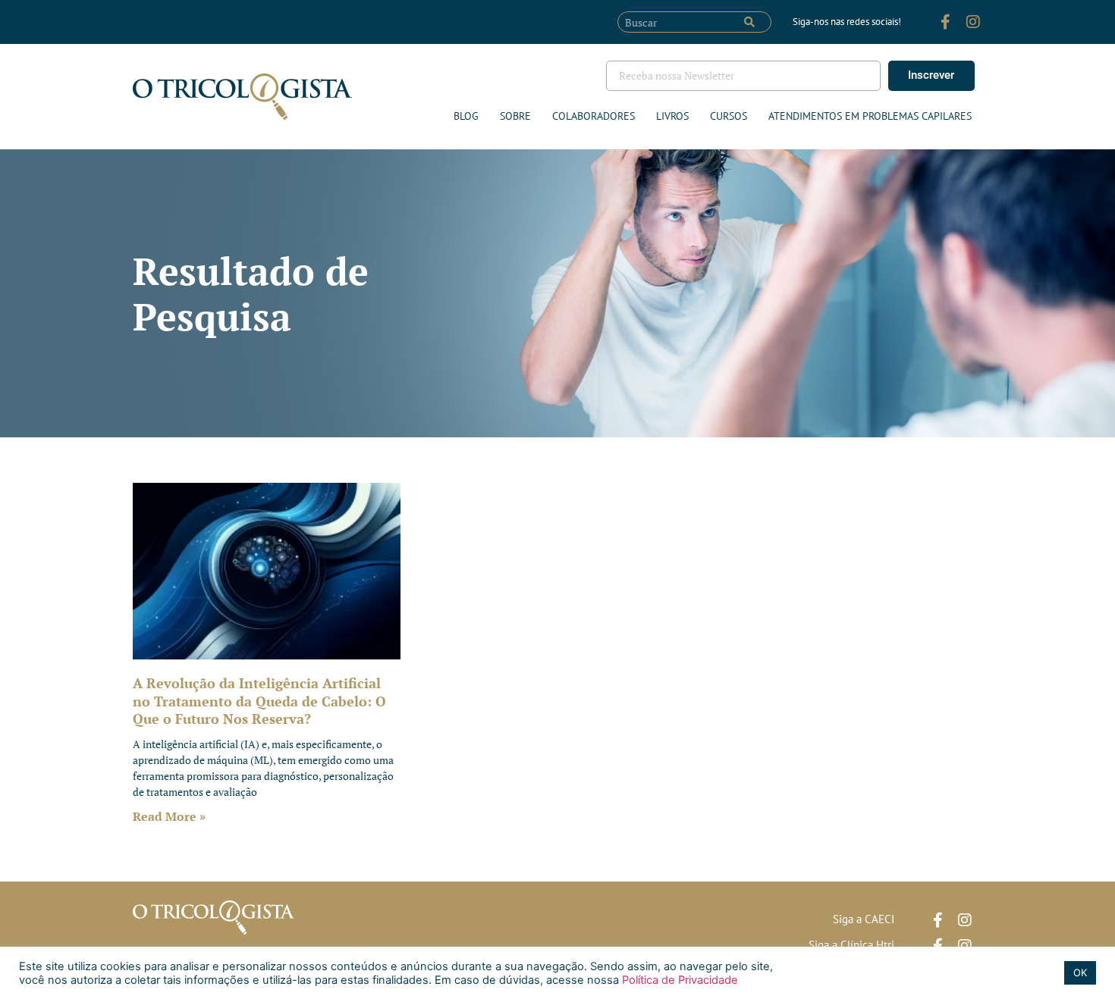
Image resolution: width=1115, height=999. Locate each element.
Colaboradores (593, 116)
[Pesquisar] (749, 22)
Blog (466, 116)
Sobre (515, 116)
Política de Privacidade (678, 980)
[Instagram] (973, 22)
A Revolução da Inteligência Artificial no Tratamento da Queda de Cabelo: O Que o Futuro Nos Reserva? (259, 701)
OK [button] (1080, 972)
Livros (672, 116)
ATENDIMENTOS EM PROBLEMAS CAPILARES (870, 116)
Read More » (169, 816)
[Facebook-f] (946, 22)
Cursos (728, 116)
